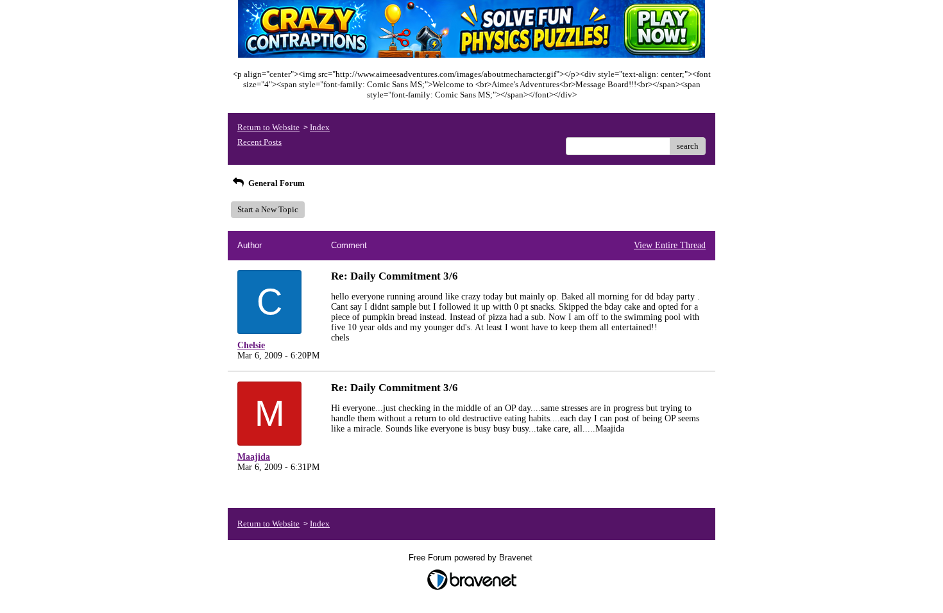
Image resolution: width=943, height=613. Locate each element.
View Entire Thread (670, 245)
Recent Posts (259, 142)
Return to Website (268, 127)
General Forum (275, 183)
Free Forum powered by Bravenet (472, 557)
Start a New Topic (267, 209)
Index (320, 127)
